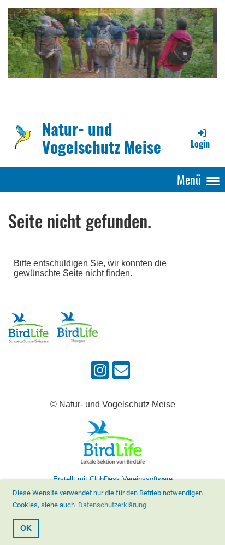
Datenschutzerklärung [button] (112, 505)
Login (200, 143)
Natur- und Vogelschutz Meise (101, 138)
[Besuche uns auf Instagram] (100, 373)
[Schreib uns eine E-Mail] (121, 373)
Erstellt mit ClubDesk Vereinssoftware (113, 479)
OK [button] (26, 528)
